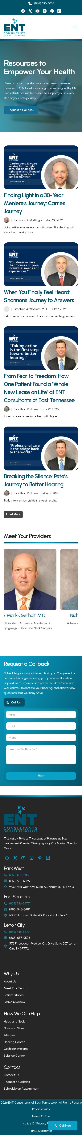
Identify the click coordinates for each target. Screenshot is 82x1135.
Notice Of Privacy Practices (41, 1123)
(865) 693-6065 (44, 3)
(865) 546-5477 (19, 903)
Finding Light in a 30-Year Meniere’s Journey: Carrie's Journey (35, 203)
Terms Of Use (41, 1116)
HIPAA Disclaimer (41, 1131)
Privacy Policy (41, 1109)
